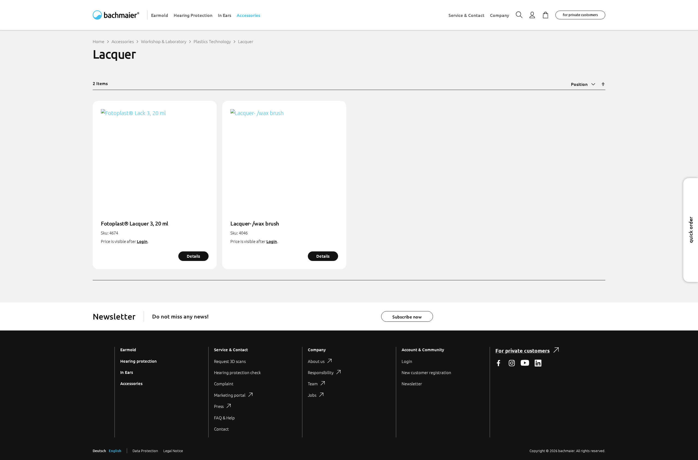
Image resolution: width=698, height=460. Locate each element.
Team (313, 383)
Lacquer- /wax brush (254, 223)
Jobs (312, 395)
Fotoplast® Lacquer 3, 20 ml (134, 223)
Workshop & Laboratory (163, 41)
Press (219, 406)
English (115, 450)
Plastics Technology (212, 41)
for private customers (580, 14)
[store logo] (120, 15)
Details (193, 256)
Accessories (123, 41)
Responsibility (320, 372)
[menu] (330, 15)
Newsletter (412, 383)
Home (98, 41)
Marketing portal (229, 395)
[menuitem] (159, 15)
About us (316, 361)
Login (142, 241)
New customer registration (426, 372)
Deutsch (99, 450)
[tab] (255, 392)
